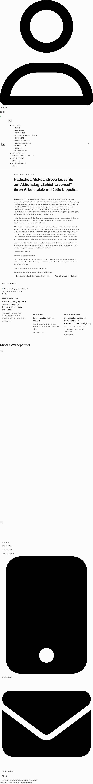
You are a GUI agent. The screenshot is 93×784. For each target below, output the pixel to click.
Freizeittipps (13, 298)
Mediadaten (33, 780)
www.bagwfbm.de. (43, 268)
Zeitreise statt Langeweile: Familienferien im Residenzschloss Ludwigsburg (77, 320)
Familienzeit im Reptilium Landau (44, 319)
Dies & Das (30, 174)
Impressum (5, 780)
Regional (77, 314)
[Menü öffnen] (3, 144)
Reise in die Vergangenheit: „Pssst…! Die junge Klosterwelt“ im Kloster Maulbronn (14, 305)
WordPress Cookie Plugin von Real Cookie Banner (16, 782)
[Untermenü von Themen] (19, 125)
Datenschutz (14, 780)
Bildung (5, 298)
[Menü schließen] (10, 121)
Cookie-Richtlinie (23, 780)
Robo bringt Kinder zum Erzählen (66, 276)
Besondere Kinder (20, 174)
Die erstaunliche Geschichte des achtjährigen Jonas (33, 276)
